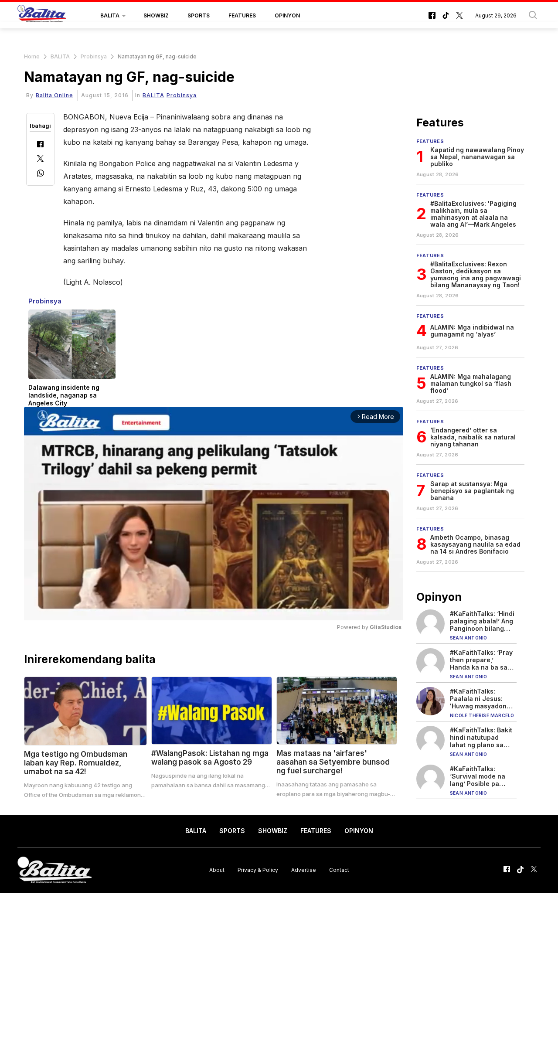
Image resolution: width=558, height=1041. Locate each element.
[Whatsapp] (40, 174)
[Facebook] (40, 145)
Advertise (303, 870)
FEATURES (242, 15)
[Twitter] (40, 159)
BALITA (109, 15)
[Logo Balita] (41, 16)
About (217, 870)
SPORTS (198, 15)
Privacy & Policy (258, 870)
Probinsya (94, 56)
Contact (339, 870)
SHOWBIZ (156, 15)
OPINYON (287, 15)
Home (32, 56)
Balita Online (54, 95)
